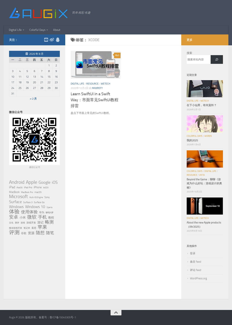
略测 (49, 222)
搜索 (189, 53)
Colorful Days (37, 30)
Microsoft (18, 196)
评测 (14, 232)
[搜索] (217, 59)
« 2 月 (33, 98)
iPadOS (19, 187)
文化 (11, 222)
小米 (23, 217)
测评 (17, 222)
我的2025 (192, 140)
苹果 (42, 227)
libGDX (46, 187)
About (56, 30)
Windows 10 (35, 207)
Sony (47, 197)
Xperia (49, 207)
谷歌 (23, 233)
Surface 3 (27, 202)
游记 (40, 222)
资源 (31, 233)
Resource (92, 83)
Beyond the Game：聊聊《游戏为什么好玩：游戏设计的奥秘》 (204, 183)
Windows (16, 207)
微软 (32, 217)
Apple (31, 182)
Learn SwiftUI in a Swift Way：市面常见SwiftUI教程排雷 (94, 100)
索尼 (34, 228)
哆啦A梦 (49, 212)
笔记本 (27, 228)
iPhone (38, 187)
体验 (14, 211)
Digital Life (15, 30)
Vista (202, 175)
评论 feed (195, 270)
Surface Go (39, 202)
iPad (12, 187)
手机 (42, 217)
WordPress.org (198, 278)
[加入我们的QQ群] (57, 40)
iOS (55, 182)
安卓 (13, 217)
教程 (51, 217)
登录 (192, 253)
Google (44, 182)
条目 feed (195, 261)
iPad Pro (28, 187)
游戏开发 (31, 222)
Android (16, 182)
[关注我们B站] (46, 40)
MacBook (14, 192)
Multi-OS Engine (36, 197)
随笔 (50, 233)
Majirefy (97, 88)
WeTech (105, 83)
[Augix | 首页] (38, 12)
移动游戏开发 (15, 228)
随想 (40, 233)
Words (208, 136)
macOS (38, 192)
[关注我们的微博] (52, 40)
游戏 (23, 222)
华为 (41, 212)
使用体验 (29, 212)
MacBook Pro (27, 192)
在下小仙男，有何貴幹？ (202, 105)
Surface (15, 202)
